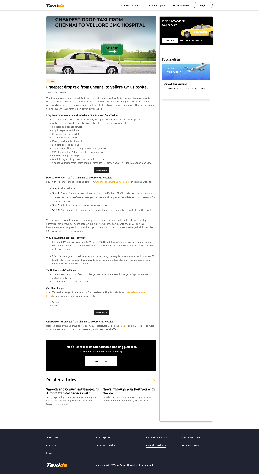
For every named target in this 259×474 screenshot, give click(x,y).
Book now (100, 361)
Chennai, (123, 241)
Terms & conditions (106, 445)
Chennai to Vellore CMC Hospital (112, 181)
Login (203, 5)
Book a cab (101, 169)
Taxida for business (130, 5)
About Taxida (53, 437)
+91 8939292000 (181, 5)
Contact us (52, 445)
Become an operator (157, 5)
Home (49, 452)
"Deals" (124, 325)
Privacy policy (103, 437)
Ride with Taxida (154, 445)
